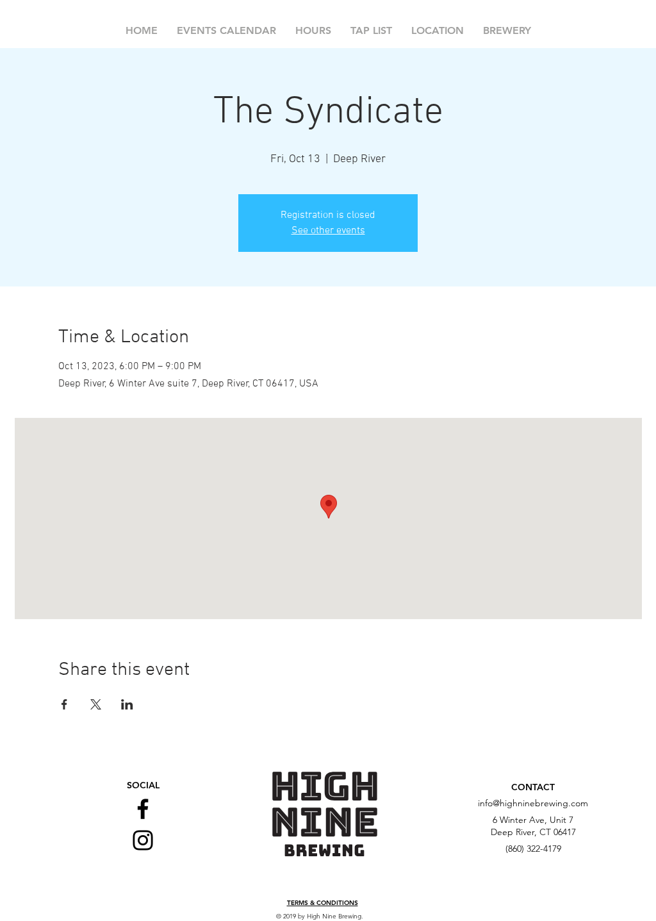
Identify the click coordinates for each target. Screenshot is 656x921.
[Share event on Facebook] (64, 704)
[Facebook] (142, 808)
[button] (322, 903)
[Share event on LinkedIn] (127, 704)
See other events (328, 230)
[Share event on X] (96, 704)
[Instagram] (142, 840)
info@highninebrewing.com (533, 803)
